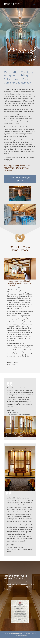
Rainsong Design (14, 633)
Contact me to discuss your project (20, 179)
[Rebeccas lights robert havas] (20, 279)
